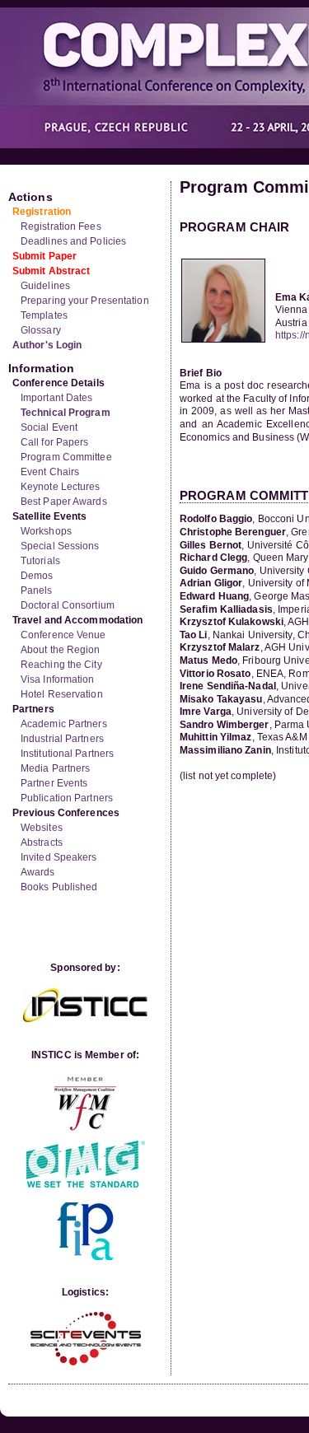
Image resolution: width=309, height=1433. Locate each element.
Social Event (49, 427)
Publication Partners (67, 798)
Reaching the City (61, 664)
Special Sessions (60, 546)
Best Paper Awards (64, 501)
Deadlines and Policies (73, 241)
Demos (37, 575)
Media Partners (55, 768)
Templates (44, 315)
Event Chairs (50, 472)
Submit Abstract (51, 271)
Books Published (59, 887)
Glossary (41, 330)
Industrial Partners (62, 739)
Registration (41, 211)
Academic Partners (64, 724)
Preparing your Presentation (85, 300)
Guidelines (45, 286)
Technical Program (65, 412)
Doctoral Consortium (68, 605)
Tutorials (40, 561)
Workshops (46, 531)
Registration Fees (61, 226)
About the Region (61, 650)
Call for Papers (55, 442)
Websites (42, 827)
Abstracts (42, 842)
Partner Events (54, 783)
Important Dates (57, 398)
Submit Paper (44, 256)
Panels (37, 590)
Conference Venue (63, 635)
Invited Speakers (59, 857)
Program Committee (66, 457)
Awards (38, 872)
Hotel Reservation (62, 694)
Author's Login (47, 345)
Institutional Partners (67, 753)
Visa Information (58, 679)
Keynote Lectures (61, 486)
